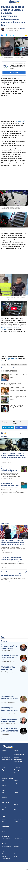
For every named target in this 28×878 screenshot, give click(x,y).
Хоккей (3, 795)
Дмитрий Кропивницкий (12, 28)
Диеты (3, 831)
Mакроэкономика (18, 838)
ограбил (4, 85)
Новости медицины (6, 846)
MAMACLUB (16, 846)
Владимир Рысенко (6, 702)
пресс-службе (20, 121)
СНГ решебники (5, 812)
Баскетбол (16, 792)
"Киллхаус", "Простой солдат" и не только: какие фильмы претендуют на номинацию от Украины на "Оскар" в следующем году (13, 455)
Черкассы (4, 785)
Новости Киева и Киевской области (19, 364)
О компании (4, 750)
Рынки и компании (6, 838)
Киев (8, 364)
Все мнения (4, 739)
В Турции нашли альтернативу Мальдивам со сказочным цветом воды (10, 485)
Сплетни (16, 853)
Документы (17, 757)
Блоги (3, 773)
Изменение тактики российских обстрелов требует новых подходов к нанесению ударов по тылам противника (10, 708)
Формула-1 (4, 797)
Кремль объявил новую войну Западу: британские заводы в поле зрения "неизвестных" (9, 719)
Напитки (16, 829)
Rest (3, 637)
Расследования (18, 770)
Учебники (16, 804)
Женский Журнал (6, 858)
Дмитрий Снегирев (6, 713)
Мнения (4, 641)
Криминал (22, 28)
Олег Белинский (5, 650)
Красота (4, 856)
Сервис (16, 821)
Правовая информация (7, 753)
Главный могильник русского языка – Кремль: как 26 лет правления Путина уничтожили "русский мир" (10, 646)
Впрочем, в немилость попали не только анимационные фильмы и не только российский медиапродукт (11, 475)
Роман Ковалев (5, 734)
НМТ (15, 809)
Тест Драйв (4, 819)
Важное (4, 437)
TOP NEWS (5, 524)
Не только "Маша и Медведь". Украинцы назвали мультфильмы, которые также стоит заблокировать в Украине (9, 469)
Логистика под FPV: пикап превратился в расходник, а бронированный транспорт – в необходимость (10, 730)
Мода (15, 856)
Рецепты (4, 829)
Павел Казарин (5, 672)
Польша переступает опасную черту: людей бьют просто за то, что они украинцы (9, 698)
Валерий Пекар (5, 661)
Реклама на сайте (6, 757)
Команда (16, 750)
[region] (14, 108)
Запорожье (4, 783)
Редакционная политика (7, 367)
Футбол (3, 792)
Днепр (15, 783)
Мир (3, 770)
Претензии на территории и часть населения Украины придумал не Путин (9, 657)
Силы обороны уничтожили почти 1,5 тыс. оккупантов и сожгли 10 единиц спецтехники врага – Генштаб (14, 574)
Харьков (16, 780)
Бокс (15, 795)
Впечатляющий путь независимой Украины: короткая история (8, 667)
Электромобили (18, 819)
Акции (3, 821)
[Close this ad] (27, 869)
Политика (17, 767)
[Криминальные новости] (4, 433)
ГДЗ (2, 804)
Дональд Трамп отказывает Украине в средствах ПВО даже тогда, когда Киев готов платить (13, 549)
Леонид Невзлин (5, 723)
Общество (17, 773)
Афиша (3, 853)
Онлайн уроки (5, 807)
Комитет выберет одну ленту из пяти (11, 460)
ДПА (15, 807)
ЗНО (3, 809)
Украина (3, 364)
